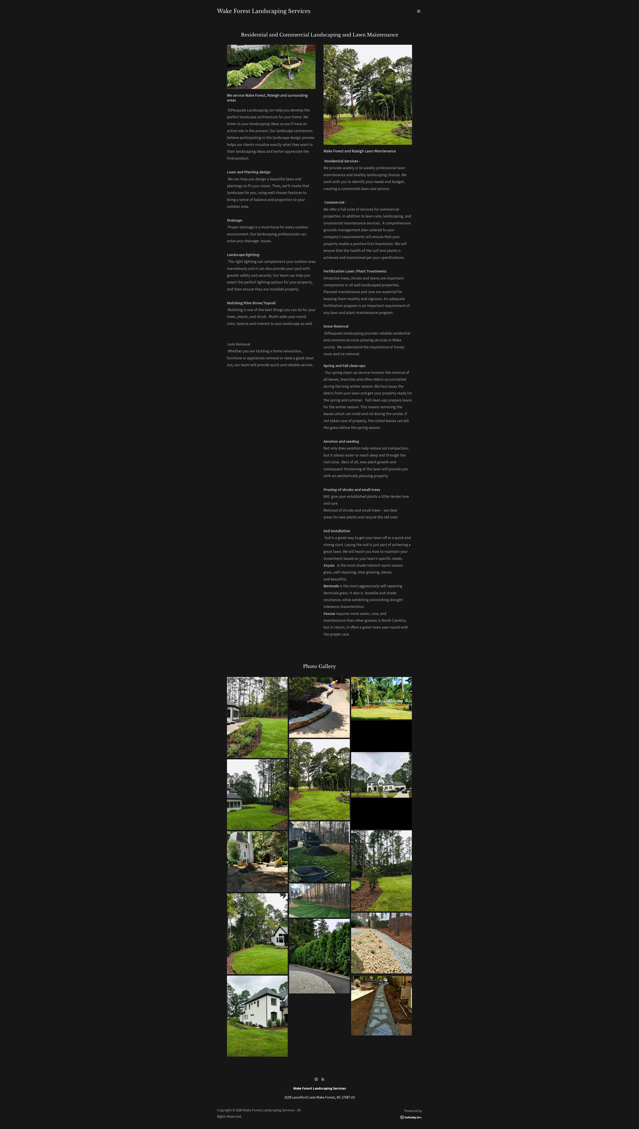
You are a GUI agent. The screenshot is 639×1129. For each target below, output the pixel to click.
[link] (264, 11)
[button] (418, 11)
